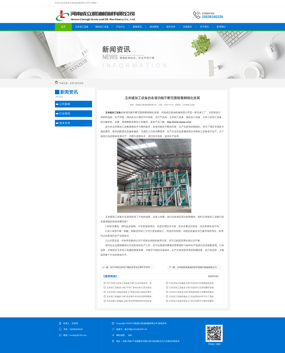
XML (130, 335)
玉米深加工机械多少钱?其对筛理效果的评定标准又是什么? (130, 301)
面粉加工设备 (102, 26)
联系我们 (221, 26)
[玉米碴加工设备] (154, 212)
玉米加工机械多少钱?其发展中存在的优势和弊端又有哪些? (130, 296)
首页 (63, 26)
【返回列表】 (213, 276)
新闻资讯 (137, 26)
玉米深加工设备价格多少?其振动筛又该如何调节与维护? (130, 292)
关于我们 (204, 26)
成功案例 (154, 26)
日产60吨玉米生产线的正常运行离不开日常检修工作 (134, 267)
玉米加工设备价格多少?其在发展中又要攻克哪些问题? (192, 301)
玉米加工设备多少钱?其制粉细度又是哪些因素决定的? (192, 292)
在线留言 (187, 26)
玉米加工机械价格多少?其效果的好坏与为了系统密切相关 (192, 296)
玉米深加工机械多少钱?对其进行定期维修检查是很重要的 (192, 283)
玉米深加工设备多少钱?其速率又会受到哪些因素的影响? (192, 287)
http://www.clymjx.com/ (179, 122)
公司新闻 (64, 104)
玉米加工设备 (81, 26)
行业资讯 (64, 113)
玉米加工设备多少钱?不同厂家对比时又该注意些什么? (130, 287)
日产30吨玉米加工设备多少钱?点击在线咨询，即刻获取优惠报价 (130, 283)
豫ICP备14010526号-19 (136, 329)
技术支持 (170, 26)
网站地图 (120, 335)
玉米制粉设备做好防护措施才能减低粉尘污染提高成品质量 (204, 267)
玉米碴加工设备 (113, 112)
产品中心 (120, 26)
